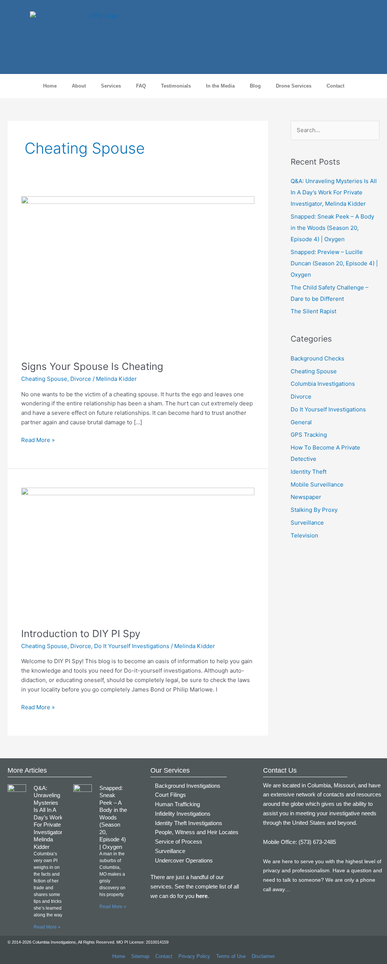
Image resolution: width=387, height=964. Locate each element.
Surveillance (307, 522)
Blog (255, 86)
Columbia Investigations (323, 383)
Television (304, 535)
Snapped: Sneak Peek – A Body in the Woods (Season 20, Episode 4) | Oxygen (332, 228)
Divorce (80, 378)
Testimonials (176, 86)
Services (111, 86)
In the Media (220, 86)
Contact (335, 86)
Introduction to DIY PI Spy (80, 633)
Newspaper (306, 496)
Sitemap (140, 956)
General (301, 422)
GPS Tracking (309, 434)
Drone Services (293, 86)
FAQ (141, 86)
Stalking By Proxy (314, 509)
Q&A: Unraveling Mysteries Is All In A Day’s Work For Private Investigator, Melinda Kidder (334, 192)
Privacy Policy (194, 956)
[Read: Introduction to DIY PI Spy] (137, 552)
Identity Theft (309, 471)
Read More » (38, 440)
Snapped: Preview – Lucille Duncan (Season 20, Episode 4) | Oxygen (334, 263)
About (79, 86)
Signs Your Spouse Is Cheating (92, 366)
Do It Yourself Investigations (131, 646)
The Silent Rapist (313, 311)
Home (50, 86)
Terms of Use (231, 956)
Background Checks (317, 358)
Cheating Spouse (44, 378)
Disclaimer (263, 956)
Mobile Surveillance (317, 484)
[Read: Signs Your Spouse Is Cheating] (137, 273)
